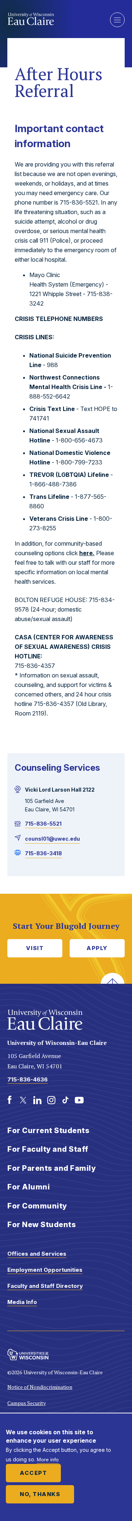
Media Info (22, 1301)
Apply (97, 948)
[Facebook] (9, 1100)
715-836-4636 (27, 1079)
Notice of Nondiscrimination (39, 1386)
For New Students (41, 1224)
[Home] (53, 19)
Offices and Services (36, 1253)
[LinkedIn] (37, 1100)
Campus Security (26, 1402)
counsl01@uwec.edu (52, 839)
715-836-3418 (43, 853)
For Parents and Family (51, 1168)
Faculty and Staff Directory (45, 1285)
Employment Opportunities (44, 1269)
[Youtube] (79, 1100)
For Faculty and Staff (47, 1149)
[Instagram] (51, 1100)
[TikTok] (65, 1100)
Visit (35, 948)
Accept (33, 1472)
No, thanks (40, 1494)
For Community (37, 1206)
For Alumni (28, 1186)
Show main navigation (117, 19)
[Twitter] (23, 1100)
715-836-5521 (43, 824)
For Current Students (48, 1130)
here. (87, 553)
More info (48, 1459)
